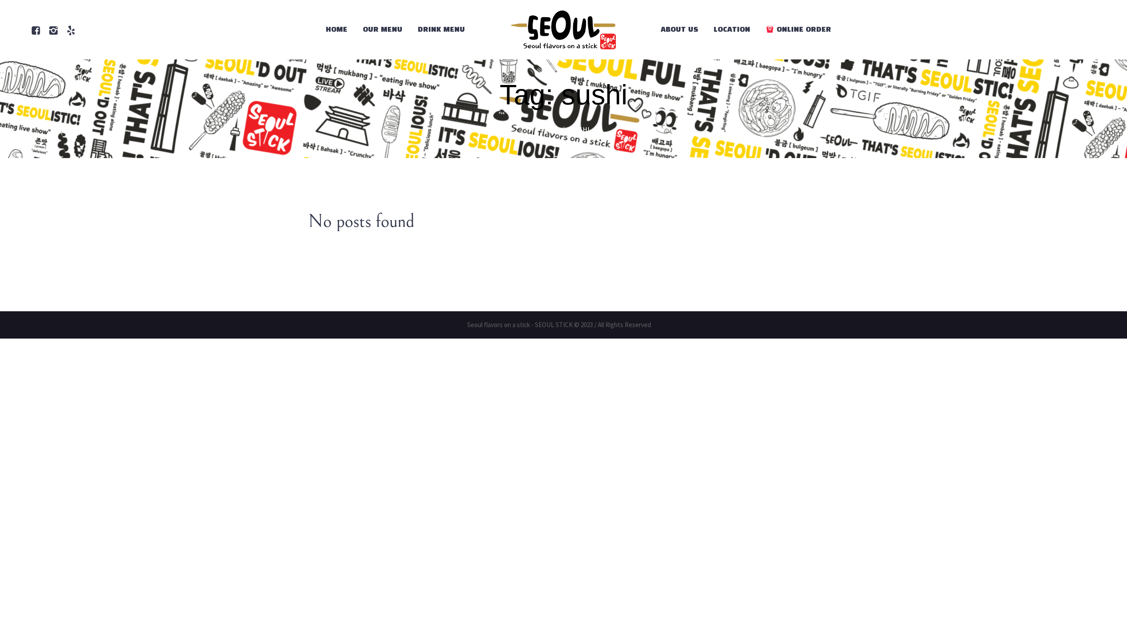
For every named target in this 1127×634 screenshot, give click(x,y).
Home (547, 129)
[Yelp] (71, 30)
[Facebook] (36, 30)
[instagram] (53, 30)
